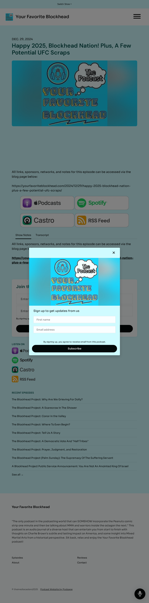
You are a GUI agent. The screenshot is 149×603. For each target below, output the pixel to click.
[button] (114, 253)
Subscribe (74, 348)
